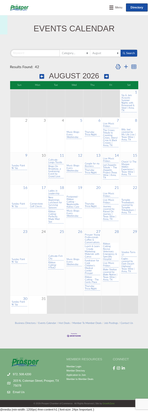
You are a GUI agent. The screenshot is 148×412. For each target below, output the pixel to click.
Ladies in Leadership (53, 192)
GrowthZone (109, 403)
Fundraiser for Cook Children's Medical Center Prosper (92, 267)
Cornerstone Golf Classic (36, 205)
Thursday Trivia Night (91, 133)
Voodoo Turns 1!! (128, 253)
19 (80, 188)
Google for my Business (92, 165)
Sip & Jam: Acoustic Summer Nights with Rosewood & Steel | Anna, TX (127, 103)
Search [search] (130, 53)
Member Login (73, 366)
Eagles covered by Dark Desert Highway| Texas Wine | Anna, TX (127, 265)
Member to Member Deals (79, 379)
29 (135, 232)
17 (44, 188)
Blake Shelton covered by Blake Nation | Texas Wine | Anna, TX (110, 275)
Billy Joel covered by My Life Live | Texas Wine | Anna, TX (128, 135)
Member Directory (75, 370)
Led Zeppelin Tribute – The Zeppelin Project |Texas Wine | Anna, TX (110, 171)
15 (135, 155)
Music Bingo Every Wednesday (73, 134)
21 (117, 188)
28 (117, 232)
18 (62, 188)
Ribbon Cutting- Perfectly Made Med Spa (54, 217)
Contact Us (127, 323)
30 (25, 299)
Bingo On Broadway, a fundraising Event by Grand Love (54, 171)
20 (98, 188)
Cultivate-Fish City (55, 257)
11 (62, 155)
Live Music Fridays (108, 125)
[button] (118, 67)
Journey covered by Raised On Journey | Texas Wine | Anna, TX (109, 212)
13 (98, 155)
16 (25, 188)
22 (135, 188)
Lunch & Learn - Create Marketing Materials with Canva (92, 251)
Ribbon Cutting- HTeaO (52, 265)
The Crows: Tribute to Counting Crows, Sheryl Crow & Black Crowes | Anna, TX (110, 138)
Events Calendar (47, 323)
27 (98, 232)
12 (80, 155)
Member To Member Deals (87, 323)
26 (80, 232)
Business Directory (25, 323)
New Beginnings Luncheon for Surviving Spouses (55, 202)
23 (25, 232)
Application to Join (76, 375)
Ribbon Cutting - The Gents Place (92, 279)
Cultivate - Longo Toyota (55, 161)
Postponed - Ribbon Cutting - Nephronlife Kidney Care (73, 202)
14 (117, 155)
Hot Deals (64, 323)
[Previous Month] (42, 76)
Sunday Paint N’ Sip (18, 167)
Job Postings (111, 323)
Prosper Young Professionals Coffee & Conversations (92, 238)
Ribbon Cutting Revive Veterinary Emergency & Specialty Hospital (110, 251)
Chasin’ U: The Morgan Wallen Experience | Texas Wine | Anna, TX (128, 168)
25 (62, 232)
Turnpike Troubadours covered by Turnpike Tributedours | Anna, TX (128, 206)
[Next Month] (106, 76)
